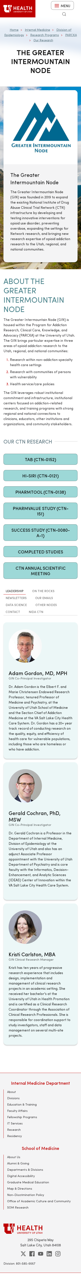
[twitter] (23, 1253)
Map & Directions (19, 1188)
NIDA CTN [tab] (36, 612)
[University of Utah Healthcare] (40, 1229)
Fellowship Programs (22, 1117)
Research (14, 1130)
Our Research (43, 40)
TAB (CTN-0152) (40, 459)
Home (14, 30)
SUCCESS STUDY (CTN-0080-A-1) (40, 532)
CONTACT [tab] (13, 612)
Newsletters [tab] (16, 598)
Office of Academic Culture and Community (39, 1201)
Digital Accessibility (21, 1176)
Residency (14, 1136)
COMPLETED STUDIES (40, 552)
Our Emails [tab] (44, 598)
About (11, 1092)
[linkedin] (49, 1253)
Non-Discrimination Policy (25, 1195)
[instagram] (57, 1253)
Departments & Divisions (25, 1169)
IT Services (15, 1123)
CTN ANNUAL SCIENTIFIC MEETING (41, 570)
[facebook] (32, 1253)
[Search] (64, 14)
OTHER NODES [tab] (46, 605)
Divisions (13, 1098)
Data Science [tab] (16, 605)
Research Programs (44, 35)
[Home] (17, 8)
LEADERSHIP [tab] (15, 591)
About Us (13, 1157)
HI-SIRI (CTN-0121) (40, 475)
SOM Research (18, 1207)
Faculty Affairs (17, 1111)
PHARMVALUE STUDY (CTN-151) (40, 510)
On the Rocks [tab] (43, 591)
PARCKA (71, 35)
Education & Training (22, 1104)
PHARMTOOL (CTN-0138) (40, 492)
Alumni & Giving (18, 1163)
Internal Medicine (37, 30)
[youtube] (40, 1253)
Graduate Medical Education (28, 1182)
